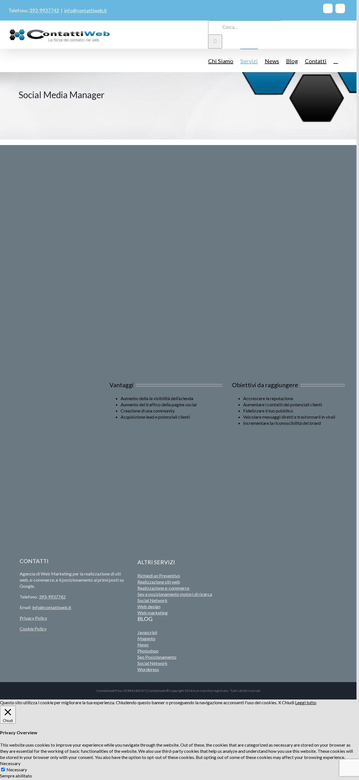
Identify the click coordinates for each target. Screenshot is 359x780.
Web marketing (152, 612)
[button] (335, 60)
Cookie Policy (33, 628)
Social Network (152, 600)
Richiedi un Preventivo (158, 575)
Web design (148, 606)
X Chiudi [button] (286, 702)
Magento (146, 638)
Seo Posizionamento (156, 657)
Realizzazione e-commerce (163, 588)
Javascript (147, 632)
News (143, 644)
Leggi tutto (305, 702)
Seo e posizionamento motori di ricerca (174, 594)
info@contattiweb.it (85, 10)
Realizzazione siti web (158, 581)
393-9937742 (44, 10)
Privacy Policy (33, 618)
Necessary (16, 769)
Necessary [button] (10, 763)
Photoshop (147, 650)
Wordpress (148, 669)
